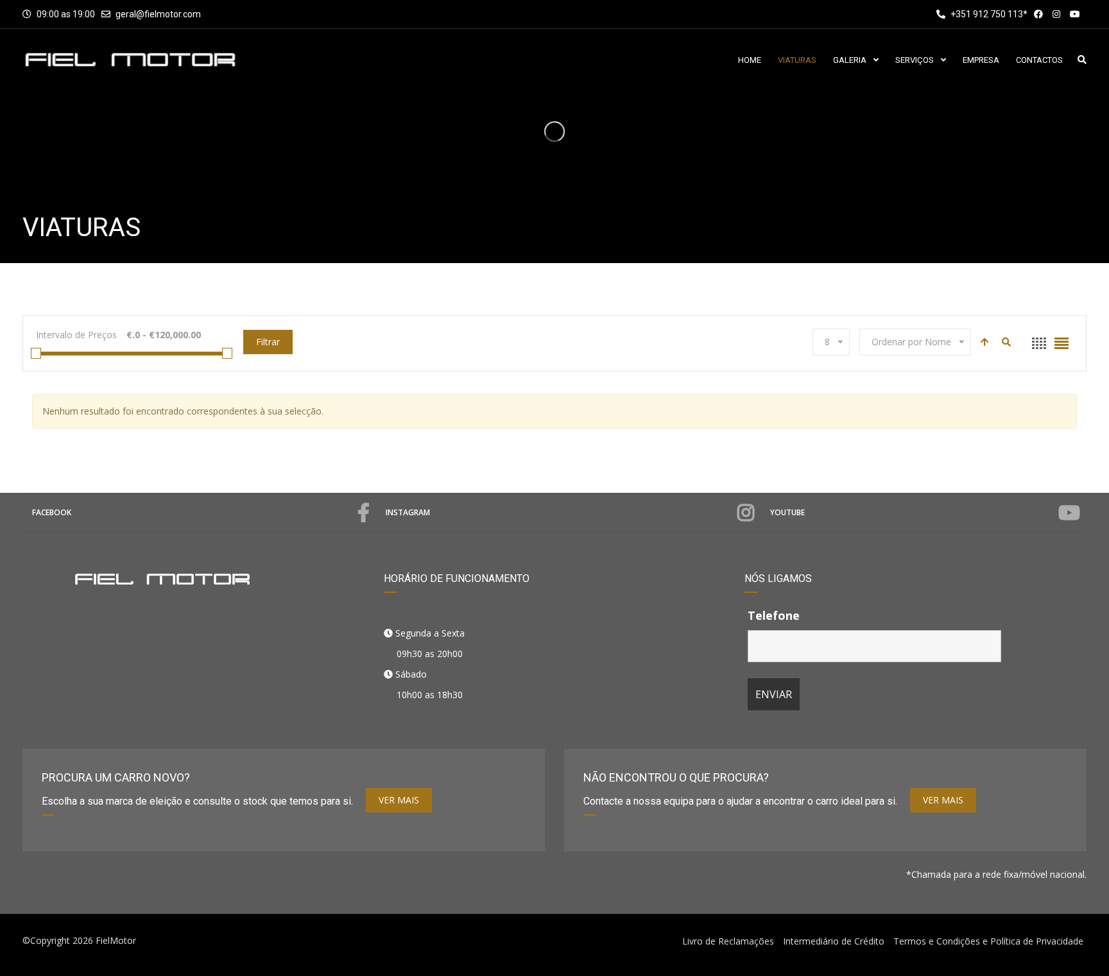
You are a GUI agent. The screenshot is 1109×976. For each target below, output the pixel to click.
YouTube (787, 512)
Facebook (51, 512)
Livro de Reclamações (728, 941)
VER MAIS (399, 800)
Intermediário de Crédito (833, 941)
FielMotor (116, 940)
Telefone (774, 615)
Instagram (408, 512)
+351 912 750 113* (988, 14)
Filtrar (268, 342)
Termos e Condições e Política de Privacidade (988, 941)
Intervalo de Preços (76, 335)
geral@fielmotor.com (158, 14)
